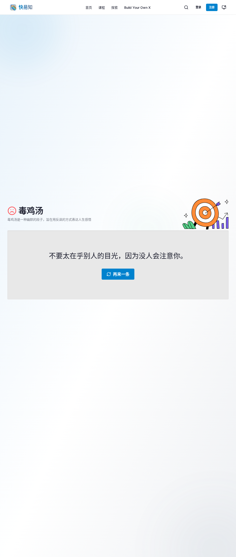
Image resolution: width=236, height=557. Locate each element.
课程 (101, 7)
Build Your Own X (137, 7)
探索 (114, 7)
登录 (198, 7)
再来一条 (121, 274)
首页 (89, 7)
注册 (212, 7)
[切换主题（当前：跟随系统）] (224, 7)
